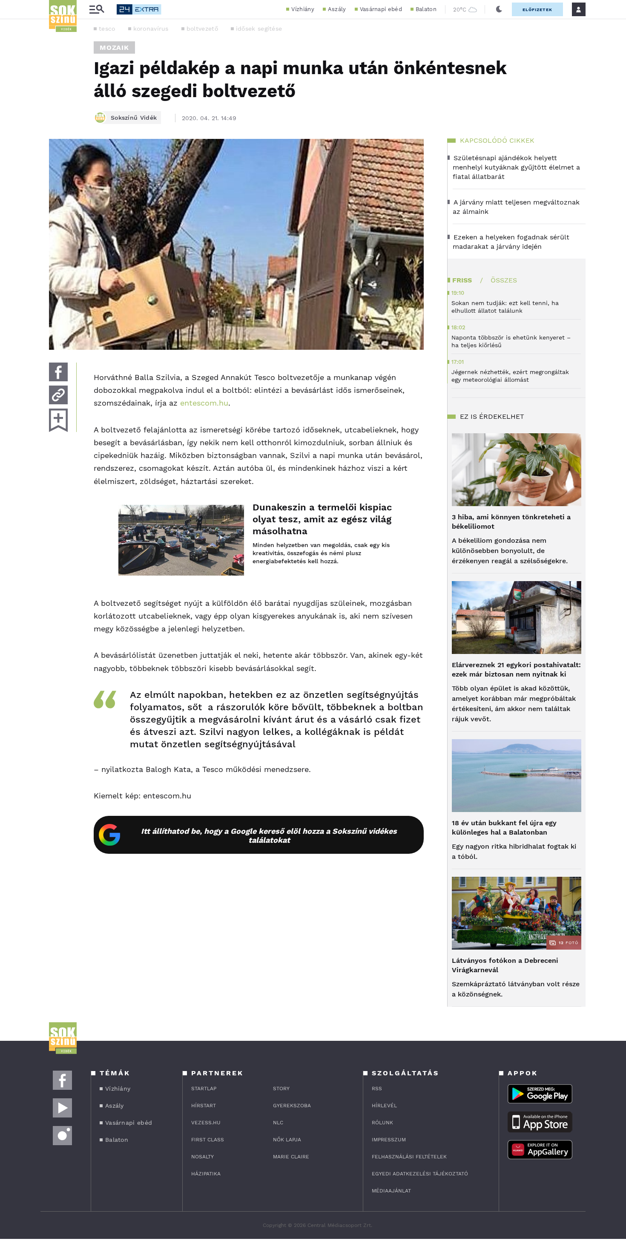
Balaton (426, 9)
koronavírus (151, 28)
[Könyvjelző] (58, 420)
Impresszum (389, 1140)
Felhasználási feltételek (409, 1157)
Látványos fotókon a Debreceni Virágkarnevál (505, 965)
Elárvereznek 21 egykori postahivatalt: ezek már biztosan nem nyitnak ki (516, 669)
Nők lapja (287, 1140)
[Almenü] (96, 9)
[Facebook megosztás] (58, 372)
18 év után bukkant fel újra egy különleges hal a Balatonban (504, 827)
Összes (504, 280)
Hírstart (203, 1106)
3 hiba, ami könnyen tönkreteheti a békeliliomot (511, 521)
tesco (107, 28)
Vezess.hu (206, 1123)
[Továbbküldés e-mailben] (58, 395)
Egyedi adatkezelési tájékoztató (420, 1174)
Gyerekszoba (292, 1106)
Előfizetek (537, 9)
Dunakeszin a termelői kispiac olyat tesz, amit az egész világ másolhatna (322, 519)
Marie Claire (291, 1157)
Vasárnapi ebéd (381, 9)
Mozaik (114, 47)
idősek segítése (259, 28)
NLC (278, 1123)
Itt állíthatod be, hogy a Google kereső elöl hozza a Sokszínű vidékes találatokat (269, 835)
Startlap (203, 1088)
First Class (207, 1140)
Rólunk (382, 1123)
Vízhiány (302, 9)
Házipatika (206, 1174)
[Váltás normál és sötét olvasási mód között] (499, 9)
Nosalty (202, 1157)
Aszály (337, 9)
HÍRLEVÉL (384, 1106)
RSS (377, 1088)
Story (281, 1088)
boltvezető (202, 28)
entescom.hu (204, 402)
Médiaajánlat (391, 1191)
